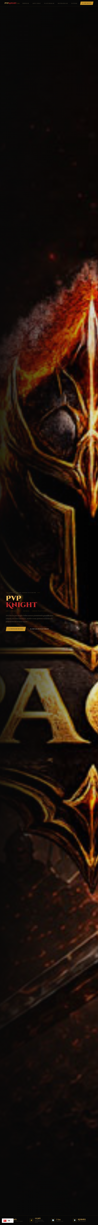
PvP (12, 3)
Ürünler (25, 3)
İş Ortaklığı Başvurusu (39, 629)
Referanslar (63, 3)
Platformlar (49, 3)
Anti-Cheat (37, 3)
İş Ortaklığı (86, 3)
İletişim (74, 3)
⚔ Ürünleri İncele (16, 629)
